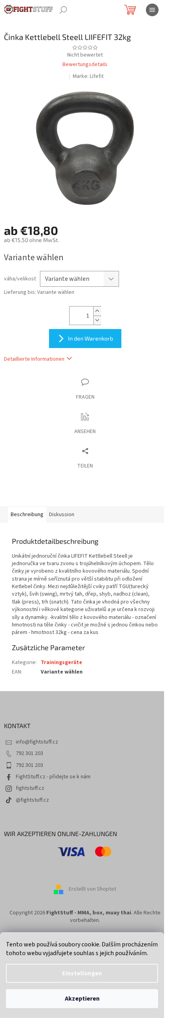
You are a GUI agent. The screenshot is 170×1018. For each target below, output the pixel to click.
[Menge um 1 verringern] (97, 320)
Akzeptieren (82, 998)
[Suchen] (63, 10)
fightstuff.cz (30, 788)
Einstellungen (82, 973)
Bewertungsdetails (85, 64)
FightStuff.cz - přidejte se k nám (53, 777)
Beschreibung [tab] (27, 514)
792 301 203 (29, 753)
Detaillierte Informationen (34, 359)
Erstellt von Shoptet (92, 889)
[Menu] (152, 10)
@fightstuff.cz (32, 800)
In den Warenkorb (90, 338)
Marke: (88, 76)
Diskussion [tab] (61, 514)
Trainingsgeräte (61, 662)
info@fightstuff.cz (37, 742)
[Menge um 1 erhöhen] (97, 311)
